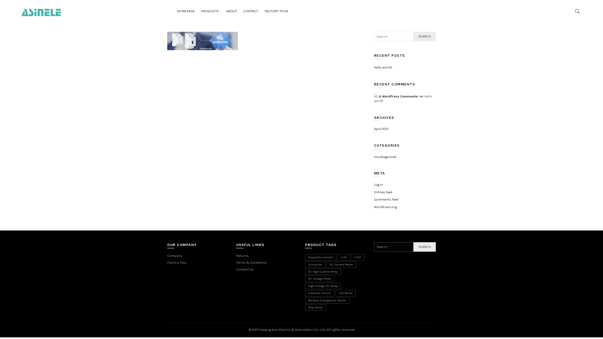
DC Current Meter (341, 264)
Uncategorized (385, 157)
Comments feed (386, 200)
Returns (242, 256)
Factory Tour (276, 11)
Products (210, 11)
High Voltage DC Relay (323, 286)
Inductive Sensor (319, 293)
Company (174, 256)
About (231, 11)
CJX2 (357, 257)
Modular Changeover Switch (327, 300)
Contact (250, 11)
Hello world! (383, 67)
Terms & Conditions (251, 263)
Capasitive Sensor (320, 257)
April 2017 (381, 129)
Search (424, 36)
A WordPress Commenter (399, 96)
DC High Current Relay (323, 271)
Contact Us (245, 269)
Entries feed (383, 192)
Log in (378, 185)
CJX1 (344, 257)
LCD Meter (346, 293)
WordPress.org (385, 207)
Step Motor (315, 307)
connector (315, 264)
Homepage (186, 11)
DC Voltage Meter (320, 278)
